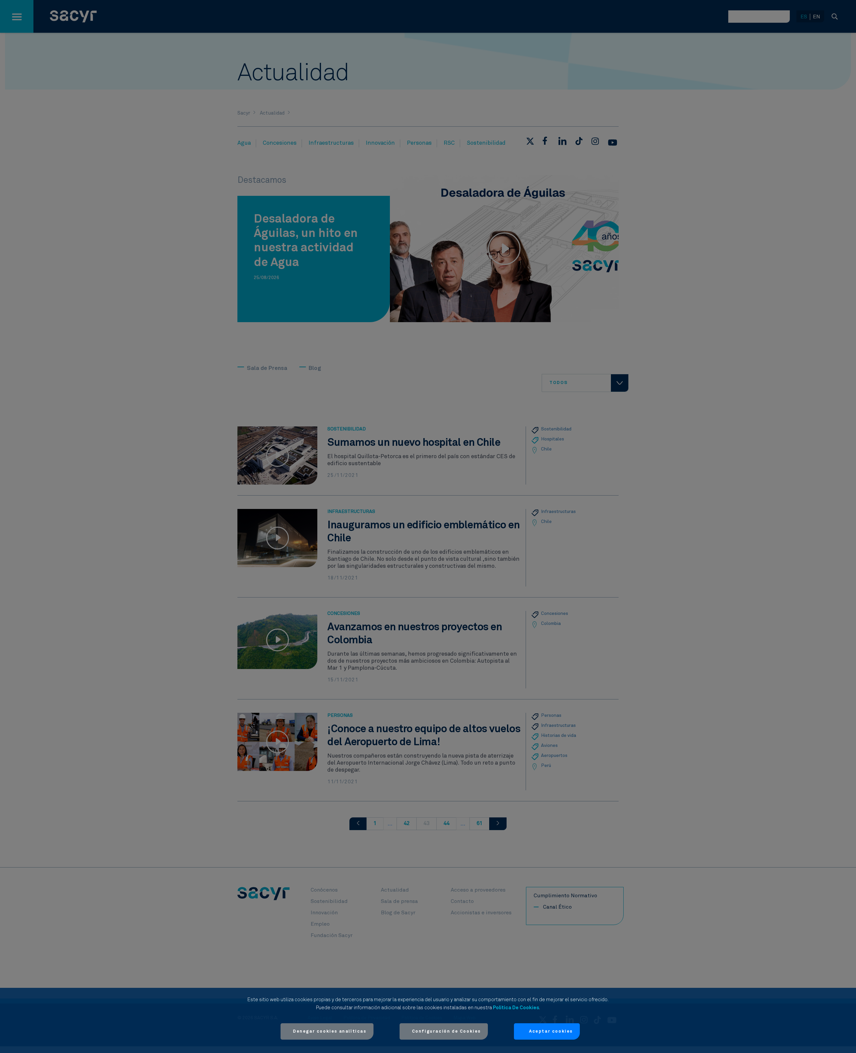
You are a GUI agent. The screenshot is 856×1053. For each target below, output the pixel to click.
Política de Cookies (516, 1007)
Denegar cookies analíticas (329, 1031)
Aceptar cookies (551, 1031)
